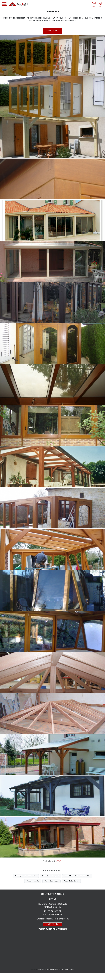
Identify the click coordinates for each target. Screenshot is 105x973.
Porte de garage (51, 881)
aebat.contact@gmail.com (56, 919)
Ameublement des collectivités (77, 876)
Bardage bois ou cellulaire (25, 876)
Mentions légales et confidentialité (44, 969)
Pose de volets (33, 881)
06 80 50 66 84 (55, 914)
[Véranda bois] (52, 55)
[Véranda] (52, 220)
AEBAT (58, 861)
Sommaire (69, 969)
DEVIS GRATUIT (52, 30)
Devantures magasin (50, 876)
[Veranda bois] (52, 137)
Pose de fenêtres (71, 881)
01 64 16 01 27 (54, 911)
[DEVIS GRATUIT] (93, 5)
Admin (61, 969)
